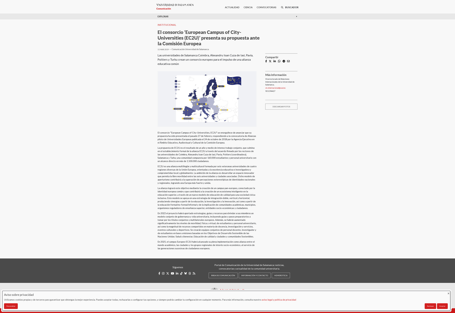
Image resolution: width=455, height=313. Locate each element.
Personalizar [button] (10, 306)
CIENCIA (248, 7)
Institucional (167, 24)
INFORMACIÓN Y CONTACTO (254, 275)
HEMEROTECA (280, 275)
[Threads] (190, 273)
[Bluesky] (185, 273)
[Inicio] (176, 7)
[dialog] (226, 301)
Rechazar (430, 306)
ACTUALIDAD (232, 7)
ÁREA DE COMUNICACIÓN (223, 275)
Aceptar (442, 306)
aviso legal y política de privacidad (279, 299)
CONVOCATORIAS (266, 7)
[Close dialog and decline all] (448, 292)
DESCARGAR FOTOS (281, 106)
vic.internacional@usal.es (275, 88)
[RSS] (194, 273)
